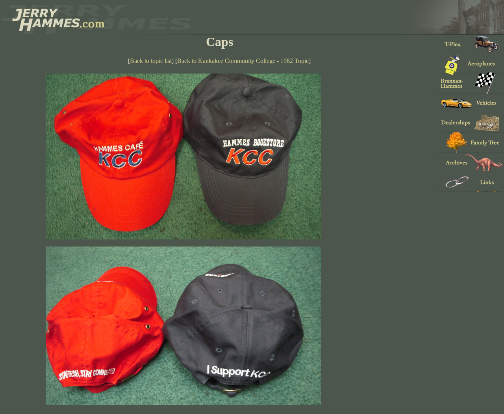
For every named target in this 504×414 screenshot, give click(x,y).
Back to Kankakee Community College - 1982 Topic (243, 60)
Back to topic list (151, 60)
